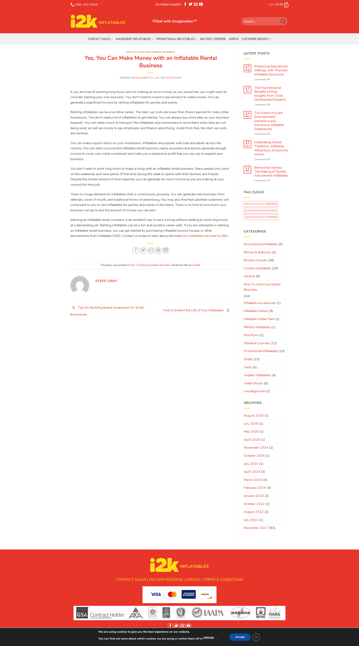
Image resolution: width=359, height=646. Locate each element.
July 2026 (251, 423)
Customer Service (255, 39)
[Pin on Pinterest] (158, 250)
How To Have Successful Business (151, 52)
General (249, 276)
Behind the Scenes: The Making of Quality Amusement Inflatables (271, 172)
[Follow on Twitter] (190, 5)
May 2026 (251, 431)
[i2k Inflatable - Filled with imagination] (108, 21)
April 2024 (252, 471)
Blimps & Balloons (257, 252)
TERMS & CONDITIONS (223, 579)
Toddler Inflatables (257, 375)
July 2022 (251, 520)
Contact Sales (99, 39)
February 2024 (255, 487)
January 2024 (254, 496)
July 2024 (251, 464)
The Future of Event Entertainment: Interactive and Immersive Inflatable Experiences (269, 121)
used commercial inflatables (261, 217)
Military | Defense (213, 39)
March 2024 (253, 480)
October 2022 (254, 504)
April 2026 (252, 439)
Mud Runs (251, 335)
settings (208, 637)
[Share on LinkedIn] (165, 250)
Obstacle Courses (257, 343)
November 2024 (256, 447)
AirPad (234, 39)
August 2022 (254, 512)
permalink (194, 265)
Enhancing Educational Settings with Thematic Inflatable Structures (271, 70)
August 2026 (254, 415)
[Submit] (283, 21)
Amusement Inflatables (133, 39)
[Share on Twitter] (143, 250)
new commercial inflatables (261, 204)
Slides (248, 359)
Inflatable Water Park (259, 319)
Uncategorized (254, 391)
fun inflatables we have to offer (205, 236)
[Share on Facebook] (135, 250)
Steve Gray (174, 77)
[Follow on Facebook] (185, 5)
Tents (248, 367)
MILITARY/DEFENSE (166, 579)
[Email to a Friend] (151, 250)
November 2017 (256, 528)
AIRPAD (193, 579)
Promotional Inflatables (175, 39)
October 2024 (254, 455)
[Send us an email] (196, 5)
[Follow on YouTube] (201, 5)
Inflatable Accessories (260, 303)
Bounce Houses (255, 260)
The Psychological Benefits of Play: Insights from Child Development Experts (270, 94)
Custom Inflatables (257, 268)
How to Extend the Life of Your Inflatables (193, 310)
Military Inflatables (257, 327)
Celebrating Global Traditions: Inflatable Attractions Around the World (271, 148)
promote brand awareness (260, 210)
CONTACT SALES (131, 579)
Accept (240, 637)
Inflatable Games (256, 311)
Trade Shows (253, 383)
